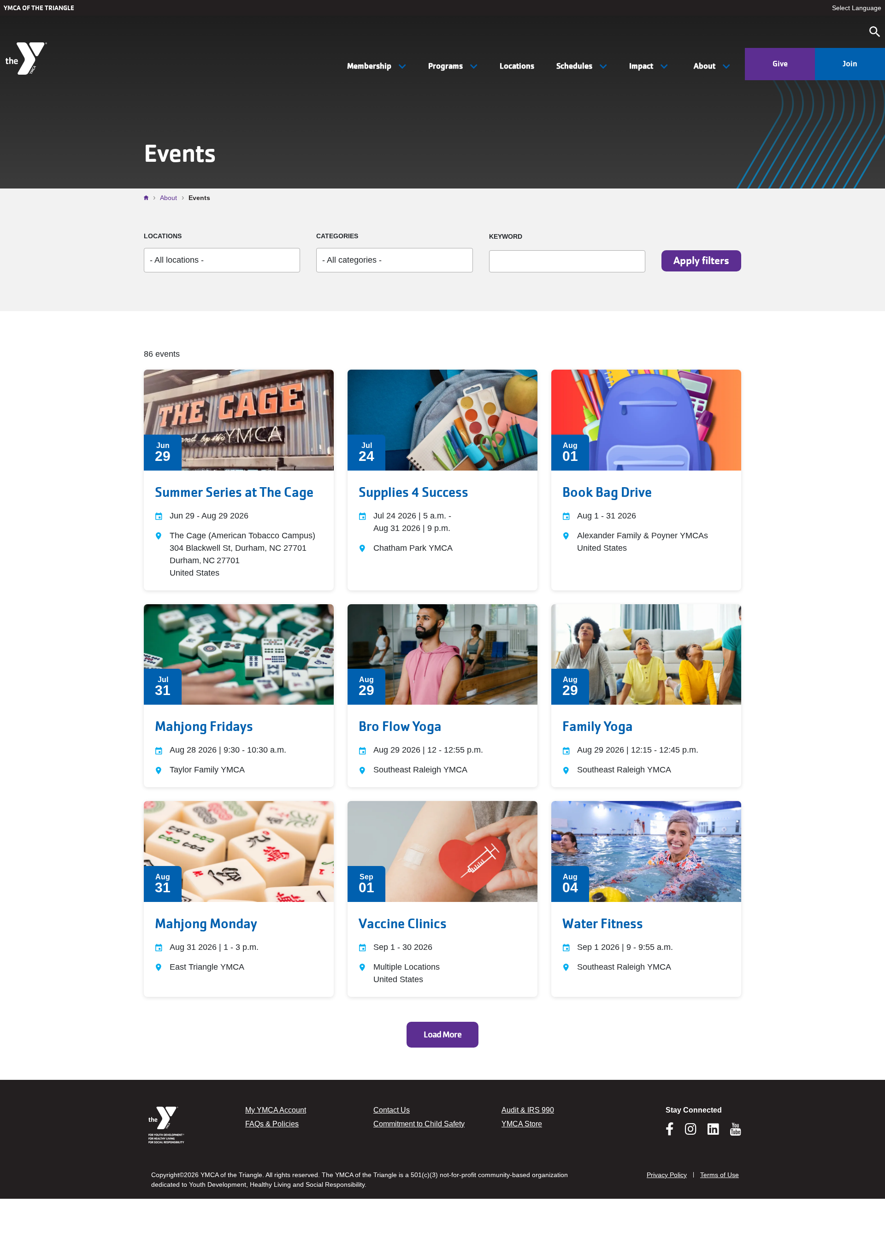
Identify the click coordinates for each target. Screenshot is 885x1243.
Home (148, 197)
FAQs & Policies (272, 1124)
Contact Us (391, 1110)
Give (780, 64)
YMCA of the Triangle (39, 8)
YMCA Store (522, 1124)
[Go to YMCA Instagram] (690, 1132)
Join (850, 64)
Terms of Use (719, 1174)
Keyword (505, 236)
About (168, 197)
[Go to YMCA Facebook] (670, 1132)
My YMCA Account (275, 1110)
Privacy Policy (667, 1174)
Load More (442, 1034)
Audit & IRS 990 (528, 1110)
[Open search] (875, 32)
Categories (337, 236)
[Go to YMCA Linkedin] (713, 1132)
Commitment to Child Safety (419, 1124)
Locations (517, 66)
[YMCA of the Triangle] (27, 58)
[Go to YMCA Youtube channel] (735, 1129)
